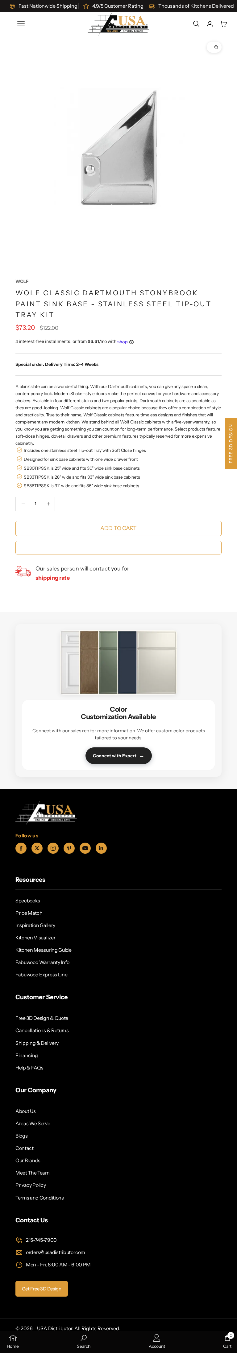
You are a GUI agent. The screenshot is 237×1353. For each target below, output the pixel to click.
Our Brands (27, 1160)
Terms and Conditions (39, 1198)
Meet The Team (32, 1173)
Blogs (21, 1136)
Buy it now (118, 547)
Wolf (21, 281)
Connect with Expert (118, 755)
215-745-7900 (41, 1240)
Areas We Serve (32, 1123)
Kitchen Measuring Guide (43, 950)
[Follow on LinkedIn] (101, 848)
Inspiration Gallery (35, 925)
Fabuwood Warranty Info (42, 962)
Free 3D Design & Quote (41, 1018)
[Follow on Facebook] (21, 848)
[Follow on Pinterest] (69, 848)
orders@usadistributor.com (55, 1252)
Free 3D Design (231, 443)
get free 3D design (41, 1289)
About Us (25, 1111)
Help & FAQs (29, 1068)
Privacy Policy (30, 1185)
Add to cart (118, 528)
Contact (24, 1148)
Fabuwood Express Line (41, 974)
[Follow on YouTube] (85, 848)
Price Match (28, 913)
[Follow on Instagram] (53, 848)
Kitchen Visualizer (35, 937)
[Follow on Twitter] (37, 848)
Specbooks (27, 900)
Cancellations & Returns (42, 1030)
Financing (26, 1055)
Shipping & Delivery (37, 1043)
